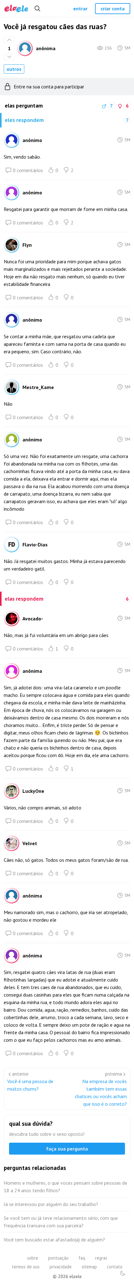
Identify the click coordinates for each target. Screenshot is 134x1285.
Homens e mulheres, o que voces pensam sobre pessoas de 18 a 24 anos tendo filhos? (65, 1186)
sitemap (89, 1267)
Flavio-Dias (35, 544)
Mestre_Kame (38, 387)
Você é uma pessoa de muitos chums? (30, 1085)
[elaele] (16, 8)
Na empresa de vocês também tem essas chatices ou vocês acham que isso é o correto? (101, 1092)
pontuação (58, 1258)
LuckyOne (33, 791)
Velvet (29, 843)
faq (82, 1258)
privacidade (61, 1267)
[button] (123, 1273)
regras (101, 1258)
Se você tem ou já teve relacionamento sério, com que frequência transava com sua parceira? (61, 1222)
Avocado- (32, 618)
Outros (14, 69)
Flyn (27, 245)
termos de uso (26, 1267)
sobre (32, 1258)
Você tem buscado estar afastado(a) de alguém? (54, 1239)
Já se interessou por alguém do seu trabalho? (51, 1204)
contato (114, 1267)
